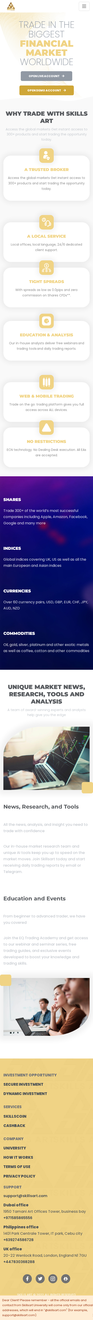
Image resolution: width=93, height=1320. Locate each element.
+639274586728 (18, 1239)
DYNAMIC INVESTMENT (25, 1093)
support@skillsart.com (25, 1195)
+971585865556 (17, 1217)
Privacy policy (19, 1176)
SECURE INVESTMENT (23, 1084)
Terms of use (16, 1166)
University (14, 1148)
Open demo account (44, 90)
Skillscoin (14, 1116)
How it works (18, 1157)
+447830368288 (19, 1261)
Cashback (14, 1125)
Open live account (44, 76)
